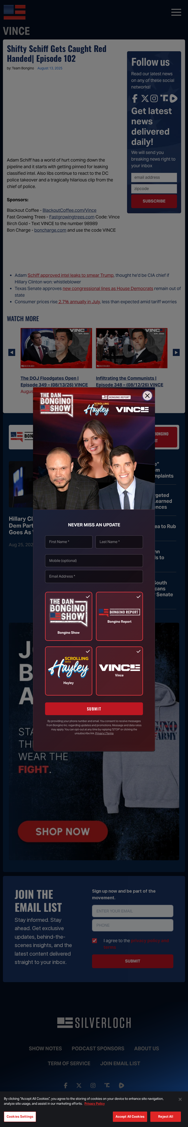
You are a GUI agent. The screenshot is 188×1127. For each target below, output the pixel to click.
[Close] (147, 395)
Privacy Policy (94, 1104)
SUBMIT (94, 709)
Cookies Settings (20, 1116)
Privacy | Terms (104, 733)
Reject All (165, 1116)
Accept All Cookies (130, 1116)
